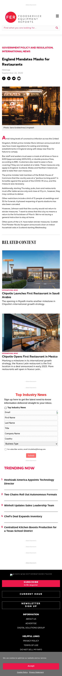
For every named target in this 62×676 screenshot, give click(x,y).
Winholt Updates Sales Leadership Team (29, 505)
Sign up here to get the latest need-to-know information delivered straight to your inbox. (28, 401)
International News (16, 51)
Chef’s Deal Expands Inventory (23, 516)
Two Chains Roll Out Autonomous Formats (30, 494)
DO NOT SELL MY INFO (31, 650)
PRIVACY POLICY (31, 641)
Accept (31, 666)
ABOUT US (31, 619)
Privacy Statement (36, 672)
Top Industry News (16, 408)
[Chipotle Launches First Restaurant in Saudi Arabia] (31, 269)
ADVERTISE (31, 624)
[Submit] (57, 28)
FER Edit (6, 70)
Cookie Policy (22, 672)
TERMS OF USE (31, 645)
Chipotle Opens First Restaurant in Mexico (30, 356)
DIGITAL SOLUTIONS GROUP (31, 628)
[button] (31, 583)
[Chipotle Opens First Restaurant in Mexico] (31, 333)
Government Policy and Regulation (27, 47)
